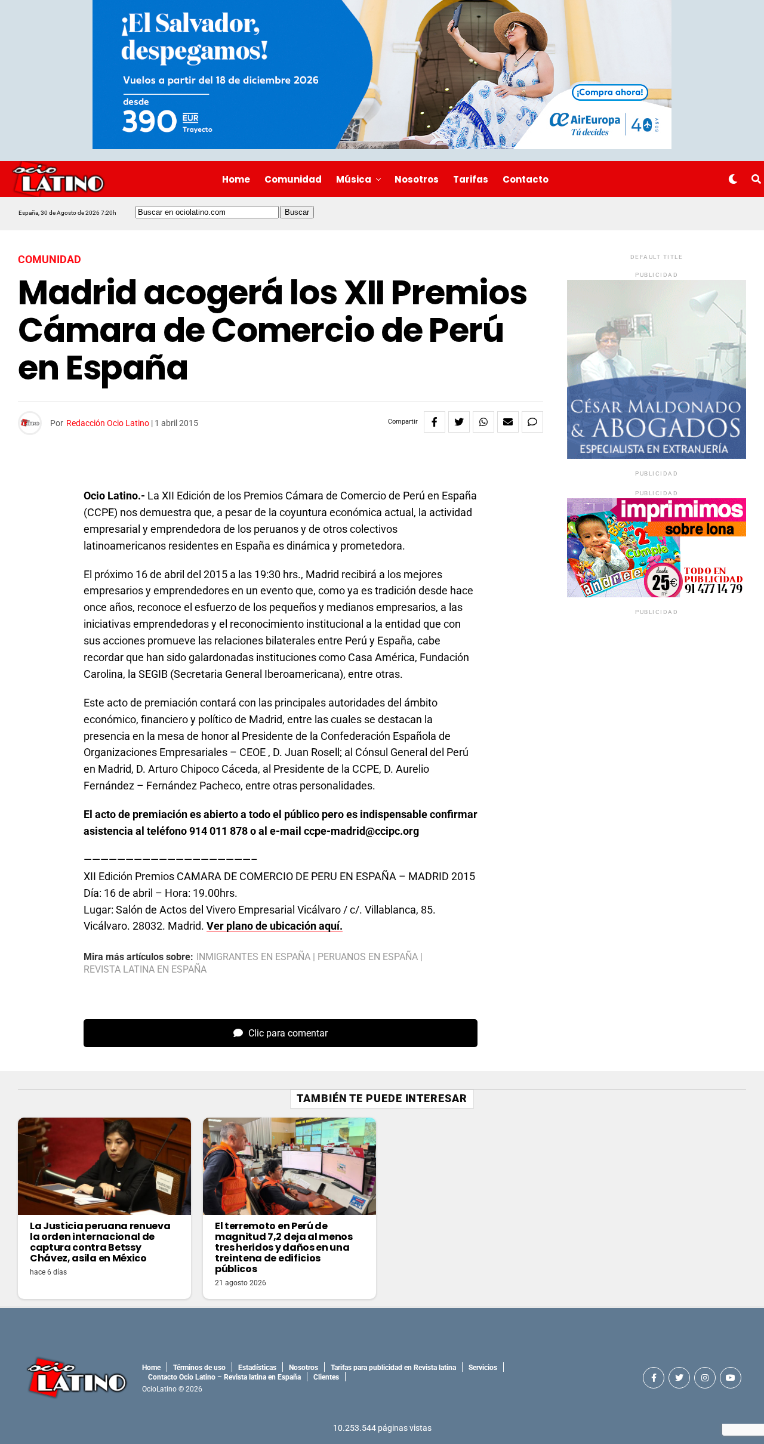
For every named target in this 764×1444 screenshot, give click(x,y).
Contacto (526, 179)
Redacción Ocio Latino (107, 423)
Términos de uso (199, 1367)
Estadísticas (257, 1367)
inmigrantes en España (253, 957)
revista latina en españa (145, 969)
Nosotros (417, 179)
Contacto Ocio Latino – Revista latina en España (224, 1377)
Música (353, 179)
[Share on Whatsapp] (483, 422)
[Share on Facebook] (434, 422)
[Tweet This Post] (459, 422)
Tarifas (470, 179)
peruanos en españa (368, 957)
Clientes (326, 1377)
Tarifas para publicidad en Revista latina (393, 1367)
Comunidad (293, 179)
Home (236, 179)
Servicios (483, 1367)
